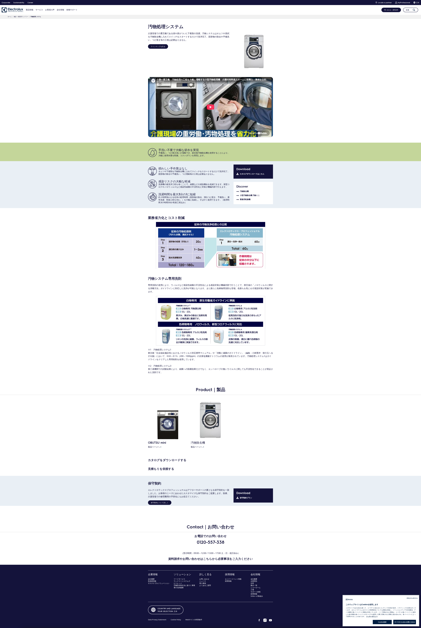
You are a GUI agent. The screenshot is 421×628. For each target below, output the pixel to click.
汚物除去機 (244, 191)
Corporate (6, 2)
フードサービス (179, 579)
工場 (252, 589)
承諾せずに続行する (412, 598)
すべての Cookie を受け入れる (404, 622)
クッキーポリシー (372, 616)
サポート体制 (255, 592)
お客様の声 (49, 9)
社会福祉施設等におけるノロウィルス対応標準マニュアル (183, 352)
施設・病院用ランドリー (21, 16)
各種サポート (72, 9)
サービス (39, 9)
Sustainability (18, 2)
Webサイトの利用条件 (193, 619)
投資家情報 (152, 581)
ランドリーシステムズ (182, 581)
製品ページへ (154, 447)
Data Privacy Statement (157, 619)
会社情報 (60, 9)
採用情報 (228, 581)
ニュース (202, 581)
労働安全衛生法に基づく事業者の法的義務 (184, 586)
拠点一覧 (254, 585)
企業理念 (254, 581)
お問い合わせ (204, 579)
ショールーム (255, 587)
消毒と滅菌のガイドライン (229, 352)
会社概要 (151, 579)
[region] (381, 610)
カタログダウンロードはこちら (252, 174)
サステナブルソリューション (158, 583)
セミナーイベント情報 (233, 579)
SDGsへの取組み (257, 596)
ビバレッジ (178, 583)
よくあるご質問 (205, 585)
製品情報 (29, 9)
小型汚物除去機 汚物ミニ (250, 195)
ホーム (10, 16)
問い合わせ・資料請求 (391, 10)
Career (30, 2)
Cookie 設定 (382, 622)
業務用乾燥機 (245, 199)
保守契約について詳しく (160, 503)
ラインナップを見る (158, 46)
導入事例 (202, 583)
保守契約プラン (246, 498)
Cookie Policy (176, 619)
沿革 (252, 583)
